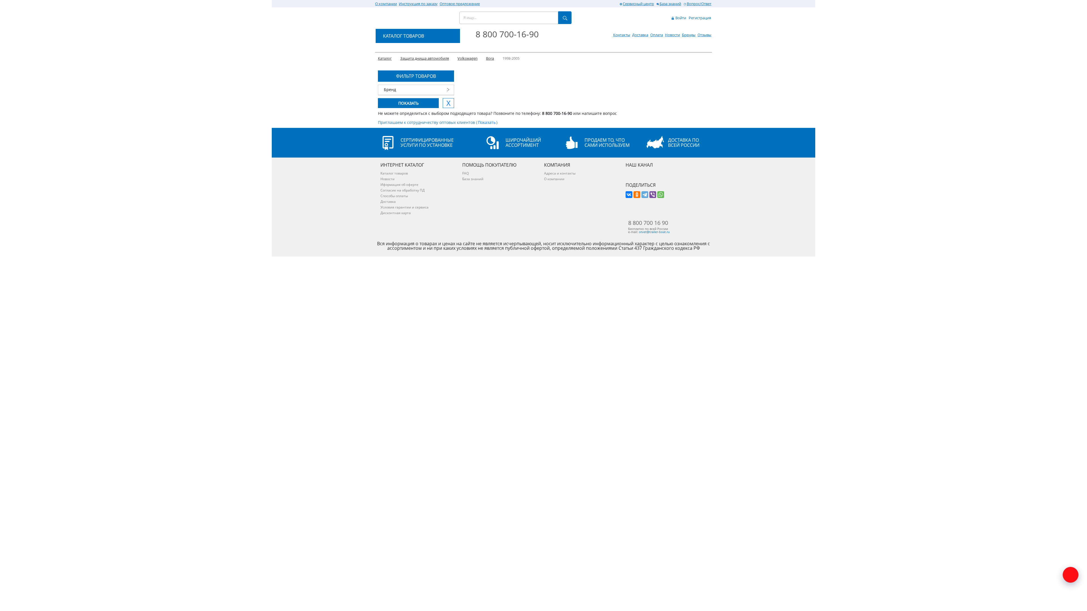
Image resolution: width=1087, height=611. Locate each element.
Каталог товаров (394, 173)
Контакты (621, 34)
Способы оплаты (394, 195)
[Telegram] (644, 194)
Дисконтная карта (395, 212)
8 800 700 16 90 (648, 223)
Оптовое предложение (460, 3)
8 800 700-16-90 (507, 34)
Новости (672, 34)
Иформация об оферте (399, 184)
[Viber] (652, 194)
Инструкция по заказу (418, 3)
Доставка (640, 34)
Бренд (390, 89)
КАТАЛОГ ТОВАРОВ (403, 36)
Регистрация (700, 17)
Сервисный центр (638, 3)
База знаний (670, 3)
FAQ (465, 173)
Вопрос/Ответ (699, 3)
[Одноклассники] (637, 194)
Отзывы (704, 34)
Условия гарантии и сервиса (404, 207)
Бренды (689, 34)
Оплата (656, 34)
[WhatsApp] (660, 194)
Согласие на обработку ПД (402, 190)
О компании (386, 3)
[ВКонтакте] (629, 194)
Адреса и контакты (559, 173)
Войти (680, 17)
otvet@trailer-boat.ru (654, 232)
